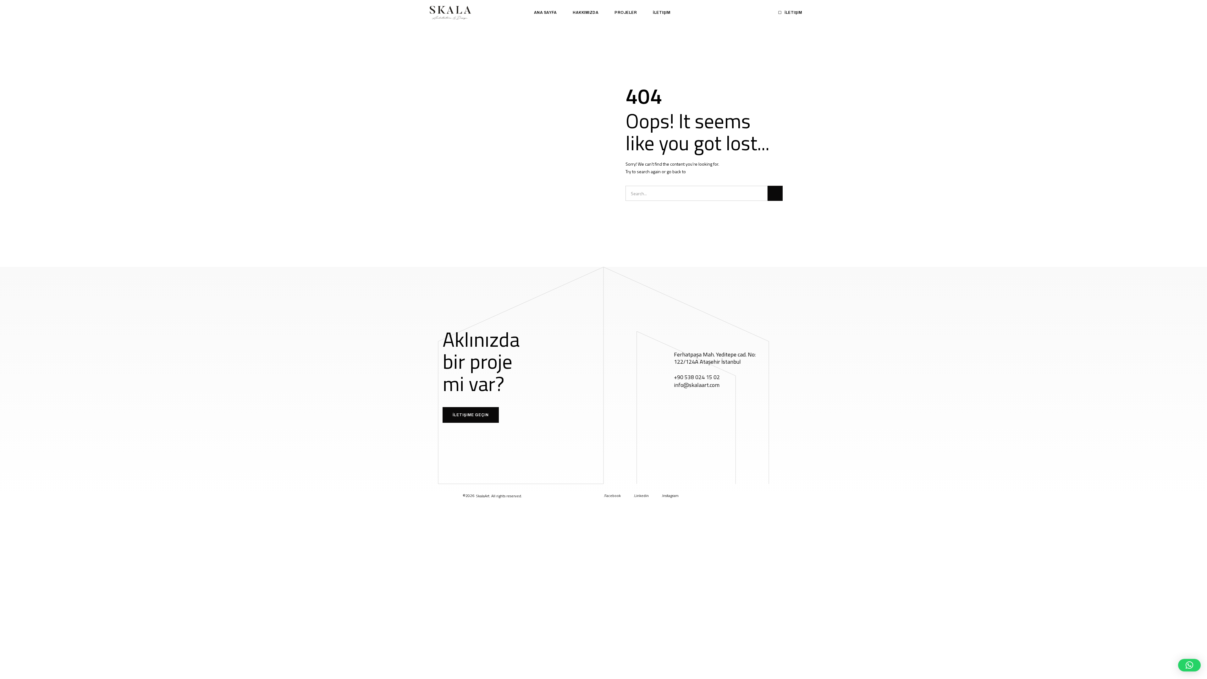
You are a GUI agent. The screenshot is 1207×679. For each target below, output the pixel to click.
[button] (1189, 665)
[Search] (775, 193)
